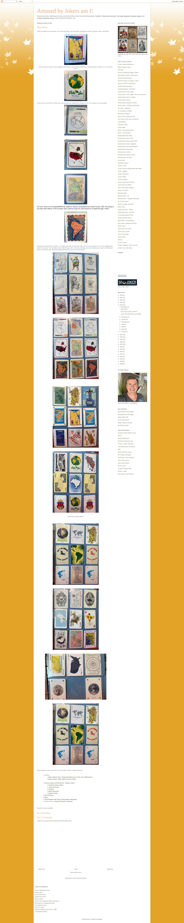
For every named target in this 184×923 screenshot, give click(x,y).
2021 (121, 334)
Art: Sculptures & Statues (125, 111)
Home (76, 869)
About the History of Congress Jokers (128, 81)
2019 (121, 339)
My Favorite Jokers (123, 201)
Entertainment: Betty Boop (125, 149)
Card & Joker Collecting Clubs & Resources (47, 901)
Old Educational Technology (125, 414)
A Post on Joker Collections (125, 444)
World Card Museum (123, 438)
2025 (121, 297)
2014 (121, 351)
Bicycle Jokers (52, 779)
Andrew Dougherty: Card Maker (126, 89)
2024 (121, 300)
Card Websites (122, 122)
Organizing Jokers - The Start (126, 212)
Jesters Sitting (122, 176)
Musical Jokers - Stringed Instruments (128, 198)
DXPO (119, 435)
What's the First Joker (109, 16)
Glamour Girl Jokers (40, 896)
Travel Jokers (121, 237)
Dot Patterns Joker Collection (126, 457)
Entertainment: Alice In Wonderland (127, 146)
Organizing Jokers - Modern (125, 209)
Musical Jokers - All (123, 196)
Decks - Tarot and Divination (126, 130)
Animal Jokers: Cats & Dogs (126, 91)
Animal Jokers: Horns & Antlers (126, 97)
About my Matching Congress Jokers (128, 72)
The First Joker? (39, 907)
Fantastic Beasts (136, 16)
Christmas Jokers (123, 124)
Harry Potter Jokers (40, 894)
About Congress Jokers (124, 67)
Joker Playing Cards (123, 460)
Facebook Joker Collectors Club (127, 433)
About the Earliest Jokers (125, 78)
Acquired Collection (60, 801)
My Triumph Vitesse (123, 420)
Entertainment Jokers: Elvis (125, 138)
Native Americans (53, 791)
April (122, 326)
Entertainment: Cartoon (124, 152)
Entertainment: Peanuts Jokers (126, 155)
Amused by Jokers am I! (65, 11)
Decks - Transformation (124, 133)
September (124, 322)
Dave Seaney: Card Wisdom (126, 474)
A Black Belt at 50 (123, 417)
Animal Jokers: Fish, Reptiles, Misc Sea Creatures (132, 94)
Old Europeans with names (53, 799)
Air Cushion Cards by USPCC (129, 311)
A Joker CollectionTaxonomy (126, 64)
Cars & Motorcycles (86, 777)
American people (54, 787)
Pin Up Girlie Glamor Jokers (125, 215)
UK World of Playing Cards (125, 441)
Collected (69, 801)
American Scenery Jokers (56, 785)
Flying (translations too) (68, 777)
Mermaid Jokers (122, 193)
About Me (120, 70)
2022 (121, 305)
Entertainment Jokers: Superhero (127, 144)
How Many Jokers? (123, 163)
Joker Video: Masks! (123, 463)
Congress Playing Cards (124, 468)
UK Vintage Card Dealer (124, 455)
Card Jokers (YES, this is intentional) (128, 119)
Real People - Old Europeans (126, 220)
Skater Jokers (62, 779)
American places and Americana (54, 783)
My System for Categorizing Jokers (45, 903)
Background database (124, 113)
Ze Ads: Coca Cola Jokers (125, 248)
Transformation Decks (41, 911)
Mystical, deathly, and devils (126, 204)
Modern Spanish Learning (125, 422)
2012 (121, 356)
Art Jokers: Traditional (124, 108)
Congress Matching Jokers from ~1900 (46, 909)
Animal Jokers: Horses (124, 100)
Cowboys (51, 789)
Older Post (110, 869)
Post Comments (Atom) (79, 878)
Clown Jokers (121, 127)
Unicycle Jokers (71, 779)
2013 (121, 354)
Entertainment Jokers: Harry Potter (127, 141)
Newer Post (41, 869)
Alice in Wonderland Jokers (42, 890)
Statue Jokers (39, 892)
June (122, 324)
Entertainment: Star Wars (125, 157)
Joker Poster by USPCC (124, 185)
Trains (78, 777)
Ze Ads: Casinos (122, 242)
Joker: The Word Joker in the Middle (131, 314)
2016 (121, 347)
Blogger (100, 919)
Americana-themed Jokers (125, 86)
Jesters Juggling (122, 171)
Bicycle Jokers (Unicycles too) (126, 116)
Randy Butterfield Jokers (125, 218)
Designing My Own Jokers (125, 135)
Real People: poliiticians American (127, 223)
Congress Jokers (70, 783)
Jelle (119, 449)
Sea (59, 777)
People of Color (53, 793)
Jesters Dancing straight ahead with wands (130, 168)
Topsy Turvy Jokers (123, 234)
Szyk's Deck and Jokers (124, 229)
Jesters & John (122, 165)
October (123, 319)
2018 (121, 342)
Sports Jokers (122, 226)
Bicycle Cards (122, 465)
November (124, 317)
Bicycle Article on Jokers (125, 452)
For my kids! (121, 160)
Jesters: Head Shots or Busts (126, 182)
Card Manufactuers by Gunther (126, 446)
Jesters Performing (123, 174)
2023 (121, 302)
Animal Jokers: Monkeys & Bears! (127, 102)
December (124, 307)
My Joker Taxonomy (123, 16)
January (123, 331)
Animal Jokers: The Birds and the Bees (129, 105)
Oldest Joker (121, 207)
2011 (121, 359)
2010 (121, 361)
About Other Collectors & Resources (128, 75)
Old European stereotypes (69, 799)
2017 (121, 344)
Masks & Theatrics (123, 190)
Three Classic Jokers (124, 231)
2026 (121, 295)
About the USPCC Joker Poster (126, 83)
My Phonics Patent (123, 425)
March (123, 329)
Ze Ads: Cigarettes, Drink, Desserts (128, 245)
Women (120, 239)
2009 (121, 364)
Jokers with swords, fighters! (126, 187)
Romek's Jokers (122, 471)
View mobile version (75, 872)
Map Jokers (124, 309)
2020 (121, 337)
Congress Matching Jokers (45, 18)
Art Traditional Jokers (41, 905)
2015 (121, 349)
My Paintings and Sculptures (126, 411)
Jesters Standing (122, 179)
